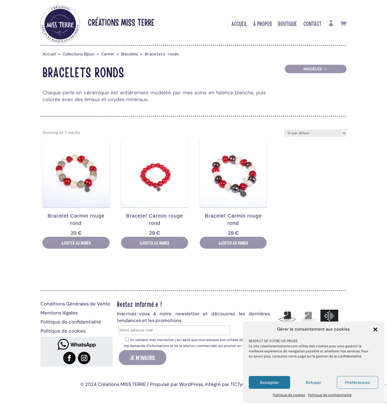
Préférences (357, 382)
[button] (375, 329)
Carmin (107, 54)
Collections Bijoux (78, 54)
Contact (312, 24)
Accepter (269, 382)
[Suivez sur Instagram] (84, 358)
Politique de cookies (289, 395)
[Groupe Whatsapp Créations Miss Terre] (77, 344)
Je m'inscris (142, 357)
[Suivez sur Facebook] (69, 358)
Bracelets (129, 54)
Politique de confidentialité (330, 395)
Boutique (287, 24)
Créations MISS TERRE (121, 22)
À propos (262, 24)
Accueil (239, 24)
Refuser (313, 382)
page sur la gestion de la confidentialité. (330, 356)
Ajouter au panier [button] (76, 243)
